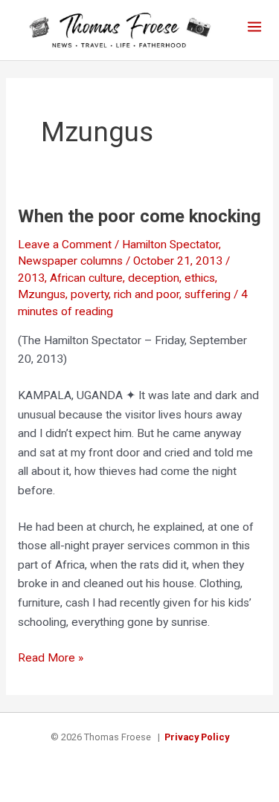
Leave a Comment (65, 244)
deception (153, 278)
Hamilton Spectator (170, 244)
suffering (208, 294)
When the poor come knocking (139, 216)
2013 (31, 278)
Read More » (50, 659)
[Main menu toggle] (255, 26)
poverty (90, 294)
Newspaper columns (70, 261)
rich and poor (146, 294)
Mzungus (41, 294)
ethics (200, 278)
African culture (86, 278)
